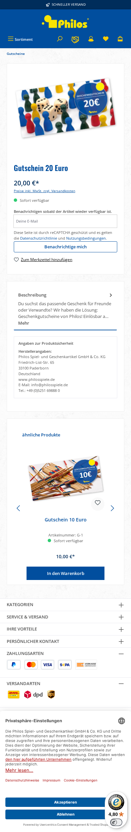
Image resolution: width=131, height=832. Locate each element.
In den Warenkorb (65, 573)
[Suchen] (59, 39)
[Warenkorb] (120, 39)
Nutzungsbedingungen (86, 238)
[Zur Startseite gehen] (65, 21)
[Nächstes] (112, 508)
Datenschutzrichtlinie (38, 238)
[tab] (65, 309)
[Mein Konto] (91, 39)
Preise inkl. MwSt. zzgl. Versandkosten (44, 191)
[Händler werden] (75, 39)
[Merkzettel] (105, 39)
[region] (65, 114)
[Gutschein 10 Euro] (65, 478)
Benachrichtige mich (65, 247)
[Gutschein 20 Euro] (65, 108)
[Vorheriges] (19, 508)
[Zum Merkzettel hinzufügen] (97, 504)
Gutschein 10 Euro (66, 520)
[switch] (116, 822)
